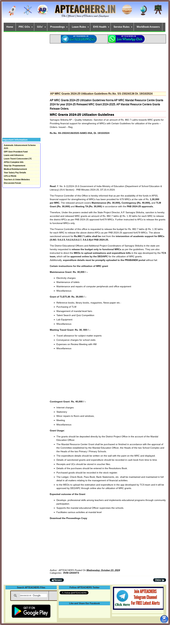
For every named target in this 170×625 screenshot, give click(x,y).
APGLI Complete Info (13, 162)
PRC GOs (24, 26)
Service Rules (121, 26)
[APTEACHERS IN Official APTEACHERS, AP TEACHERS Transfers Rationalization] (85, 12)
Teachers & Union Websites (17, 179)
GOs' (40, 26)
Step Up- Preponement (14, 165)
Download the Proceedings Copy (68, 518)
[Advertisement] (108, 66)
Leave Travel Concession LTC (18, 159)
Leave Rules (79, 26)
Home (9, 26)
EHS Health (99, 26)
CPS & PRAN (10, 176)
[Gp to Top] (164, 619)
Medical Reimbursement (15, 169)
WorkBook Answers (148, 26)
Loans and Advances (14, 155)
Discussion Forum (12, 183)
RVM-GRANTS (71, 572)
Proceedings (57, 26)
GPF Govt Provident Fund (16, 152)
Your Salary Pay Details (15, 172)
